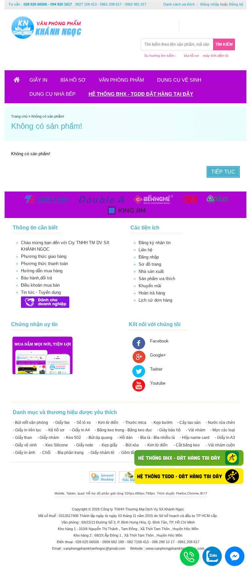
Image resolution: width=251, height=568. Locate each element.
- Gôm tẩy (127, 452)
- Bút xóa (131, 445)
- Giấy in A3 (225, 437)
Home (20, 82)
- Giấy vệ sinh (25, 445)
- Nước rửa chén (220, 422)
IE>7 (203, 493)
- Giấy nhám (48, 437)
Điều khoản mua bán (40, 285)
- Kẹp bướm (162, 422)
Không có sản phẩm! (47, 116)
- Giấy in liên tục (27, 430)
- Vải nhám (195, 430)
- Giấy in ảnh (24, 452)
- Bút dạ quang (99, 437)
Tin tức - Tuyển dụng (41, 292)
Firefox (181, 493)
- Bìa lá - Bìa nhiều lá (156, 437)
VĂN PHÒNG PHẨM (121, 80)
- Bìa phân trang (69, 452)
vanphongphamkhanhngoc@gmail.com (94, 548)
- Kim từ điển (107, 422)
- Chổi (45, 452)
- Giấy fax (61, 422)
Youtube (157, 383)
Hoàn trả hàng (152, 293)
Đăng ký (236, 4)
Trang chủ (19, 116)
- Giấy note (83, 445)
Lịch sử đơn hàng (155, 300)
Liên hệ (145, 249)
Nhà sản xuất (151, 271)
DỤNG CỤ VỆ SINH (179, 80)
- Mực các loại (222, 430)
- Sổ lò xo (82, 422)
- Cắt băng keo (187, 445)
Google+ (158, 355)
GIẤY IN (38, 80)
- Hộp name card (194, 437)
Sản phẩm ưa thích (157, 278)
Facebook (159, 341)
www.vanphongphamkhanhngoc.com (175, 548)
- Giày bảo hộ (169, 430)
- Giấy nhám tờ (101, 452)
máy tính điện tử (215, 56)
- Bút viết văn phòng (30, 422)
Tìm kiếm (224, 44)
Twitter (156, 369)
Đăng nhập (209, 4)
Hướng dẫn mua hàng (41, 270)
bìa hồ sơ (191, 56)
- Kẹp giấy (108, 445)
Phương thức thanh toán (44, 263)
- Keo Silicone (55, 445)
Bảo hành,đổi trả (36, 278)
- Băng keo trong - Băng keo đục (123, 430)
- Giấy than (22, 437)
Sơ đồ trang (150, 264)
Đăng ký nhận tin (155, 242)
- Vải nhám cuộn (220, 445)
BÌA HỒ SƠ (73, 80)
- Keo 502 (72, 437)
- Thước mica (134, 422)
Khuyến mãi (150, 285)
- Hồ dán (125, 437)
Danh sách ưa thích (179, 4)
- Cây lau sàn (189, 422)
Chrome (193, 493)
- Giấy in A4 (80, 430)
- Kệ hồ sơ (55, 430)
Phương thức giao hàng (43, 256)
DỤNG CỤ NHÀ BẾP (52, 94)
